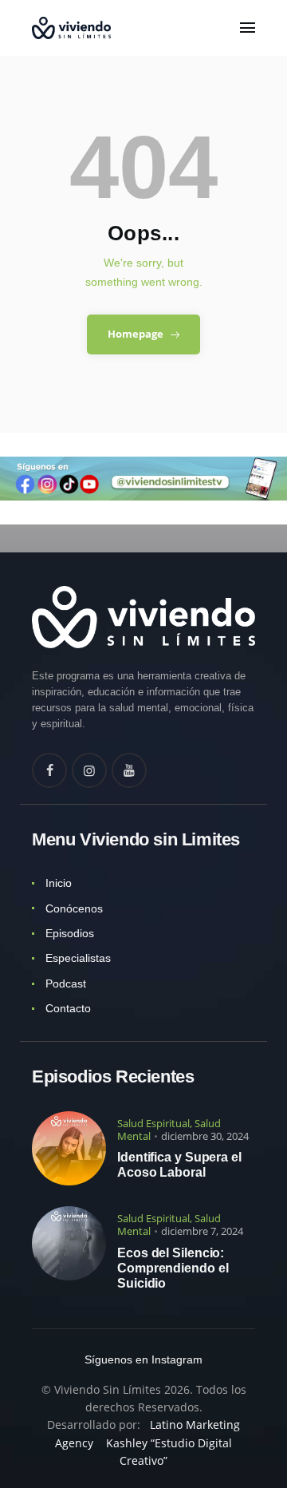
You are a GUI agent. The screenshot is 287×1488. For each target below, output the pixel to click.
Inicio (58, 883)
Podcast (65, 983)
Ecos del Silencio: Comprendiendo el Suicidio (172, 1268)
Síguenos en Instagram (143, 1359)
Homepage (136, 333)
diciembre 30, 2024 (205, 1136)
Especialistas (78, 958)
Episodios (69, 933)
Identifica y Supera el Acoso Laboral (179, 1164)
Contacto (68, 1008)
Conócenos (74, 908)
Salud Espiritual (153, 1123)
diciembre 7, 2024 (202, 1231)
